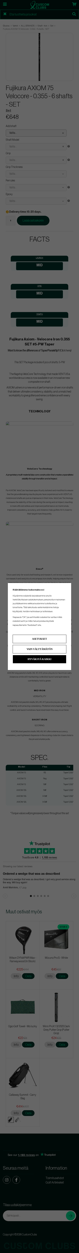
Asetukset (39, 638)
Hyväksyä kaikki (39, 659)
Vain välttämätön (40, 649)
